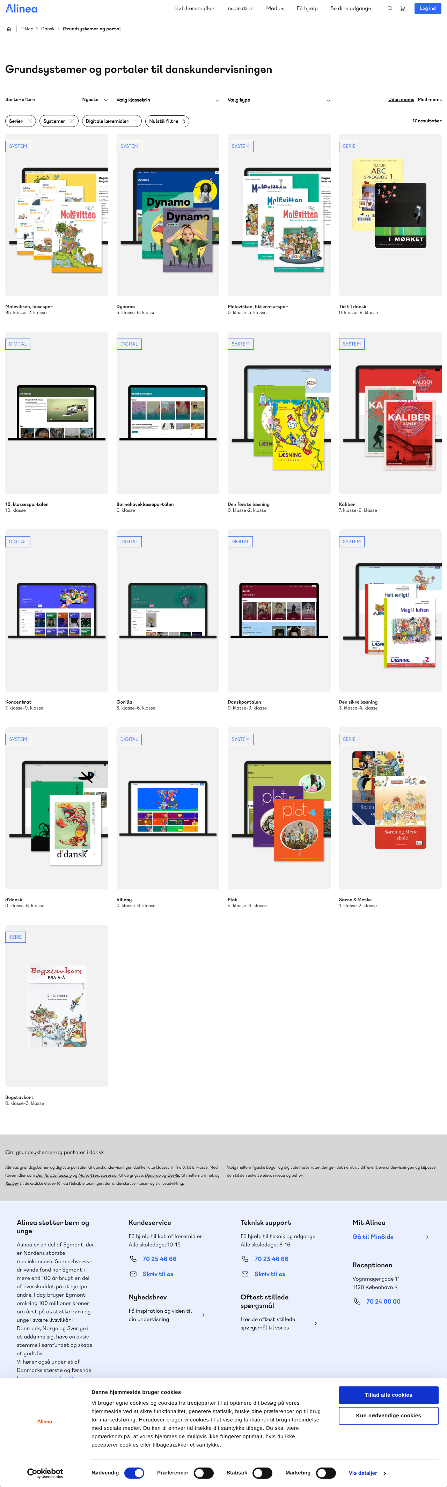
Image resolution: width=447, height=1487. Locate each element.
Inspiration (240, 8)
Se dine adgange (350, 8)
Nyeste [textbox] (90, 100)
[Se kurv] (402, 8)
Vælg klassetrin (133, 100)
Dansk (47, 29)
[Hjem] (21, 8)
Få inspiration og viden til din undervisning (160, 1315)
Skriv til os (158, 1274)
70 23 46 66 (271, 1259)
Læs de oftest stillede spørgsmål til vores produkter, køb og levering (273, 1323)
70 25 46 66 (160, 1259)
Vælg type (239, 100)
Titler (27, 29)
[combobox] (56, 100)
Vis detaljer (363, 1473)
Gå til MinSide (373, 1237)
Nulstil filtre (163, 121)
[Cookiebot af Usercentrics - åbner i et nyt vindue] (45, 1473)
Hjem (9, 29)
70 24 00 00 (384, 1302)
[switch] (204, 1473)
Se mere (56, 225)
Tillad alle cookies (388, 1395)
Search (390, 8)
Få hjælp (307, 8)
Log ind (428, 8)
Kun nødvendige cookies (388, 1416)
